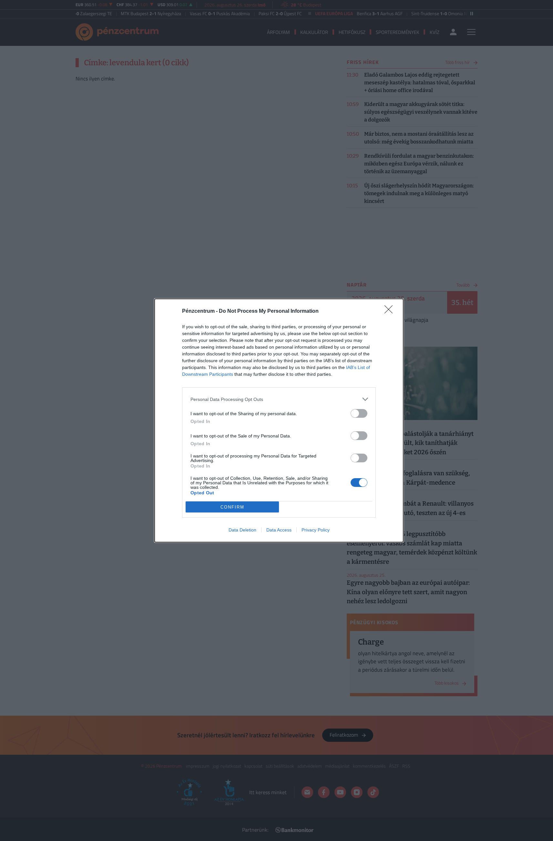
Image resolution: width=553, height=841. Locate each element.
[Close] (390, 311)
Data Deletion (242, 529)
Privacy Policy (316, 529)
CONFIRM (232, 507)
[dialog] (279, 420)
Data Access (279, 529)
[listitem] (278, 399)
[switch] (359, 413)
